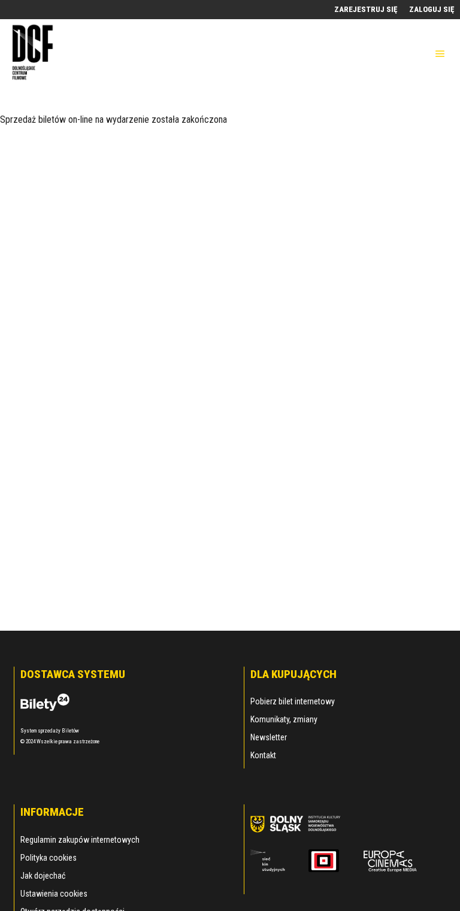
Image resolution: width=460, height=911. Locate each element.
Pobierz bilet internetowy (292, 701)
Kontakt (263, 755)
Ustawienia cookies (53, 893)
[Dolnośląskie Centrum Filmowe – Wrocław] (34, 53)
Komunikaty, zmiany (283, 719)
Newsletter (268, 737)
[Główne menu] (440, 54)
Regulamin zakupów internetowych (80, 840)
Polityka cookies (48, 857)
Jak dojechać (42, 875)
